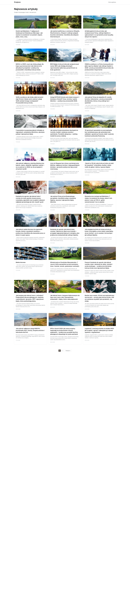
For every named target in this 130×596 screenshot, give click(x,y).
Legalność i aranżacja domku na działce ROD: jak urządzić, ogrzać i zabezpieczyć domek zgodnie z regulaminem (99, 330)
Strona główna (112, 2)
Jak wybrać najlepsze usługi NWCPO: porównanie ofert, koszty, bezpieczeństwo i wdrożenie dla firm (30, 330)
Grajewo (17, 2)
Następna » (68, 350)
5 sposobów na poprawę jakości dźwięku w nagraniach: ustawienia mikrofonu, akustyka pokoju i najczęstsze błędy (30, 132)
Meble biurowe (21, 262)
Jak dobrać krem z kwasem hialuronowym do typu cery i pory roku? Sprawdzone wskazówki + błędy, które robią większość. (65, 297)
